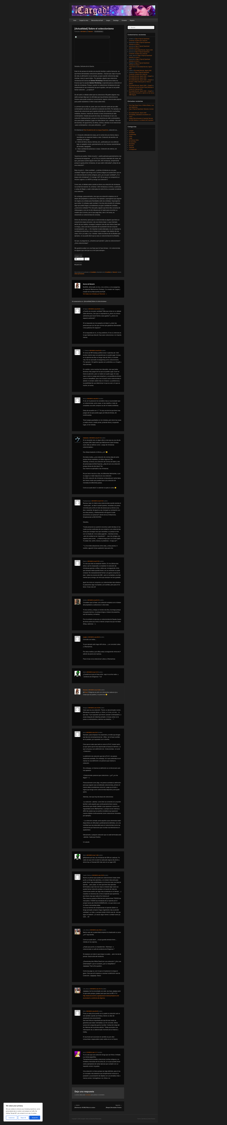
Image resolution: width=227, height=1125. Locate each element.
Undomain (85, 438)
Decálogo (116, 20)
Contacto (124, 20)
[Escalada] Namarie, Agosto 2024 (137, 78)
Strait (86, 692)
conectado (88, 1094)
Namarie (90, 31)
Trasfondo (131, 147)
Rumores (131, 145)
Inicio (74, 20)
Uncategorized (132, 149)
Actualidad (93, 272)
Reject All (23, 1118)
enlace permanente (79, 273)
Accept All (35, 1118)
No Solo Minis (132, 142)
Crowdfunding (132, 134)
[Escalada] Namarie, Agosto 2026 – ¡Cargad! (140, 76)
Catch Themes (151, 1118)
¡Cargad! (131, 130)
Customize (12, 1118)
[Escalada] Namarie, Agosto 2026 (144, 50)
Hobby (130, 136)
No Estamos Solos (134, 140)
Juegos (108, 20)
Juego (130, 138)
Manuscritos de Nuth (97, 20)
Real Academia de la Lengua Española (95, 130)
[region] (23, 1112)
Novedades (132, 144)
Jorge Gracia (132, 66)
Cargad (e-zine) (83, 20)
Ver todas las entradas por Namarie (95, 294)
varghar (85, 637)
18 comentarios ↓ (98, 31)
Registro (132, 20)
